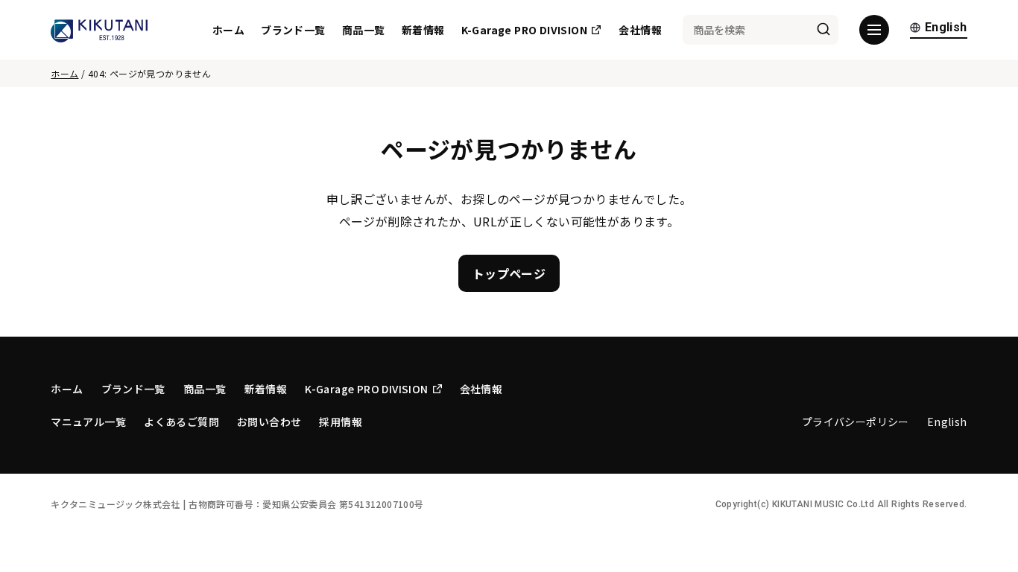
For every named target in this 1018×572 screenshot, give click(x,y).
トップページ (509, 273)
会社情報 (640, 29)
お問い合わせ (269, 421)
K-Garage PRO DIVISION (524, 29)
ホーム (228, 29)
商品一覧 (363, 29)
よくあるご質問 (181, 421)
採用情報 (340, 421)
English (946, 28)
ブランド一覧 (293, 29)
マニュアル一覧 (88, 421)
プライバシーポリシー (855, 421)
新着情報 (423, 29)
